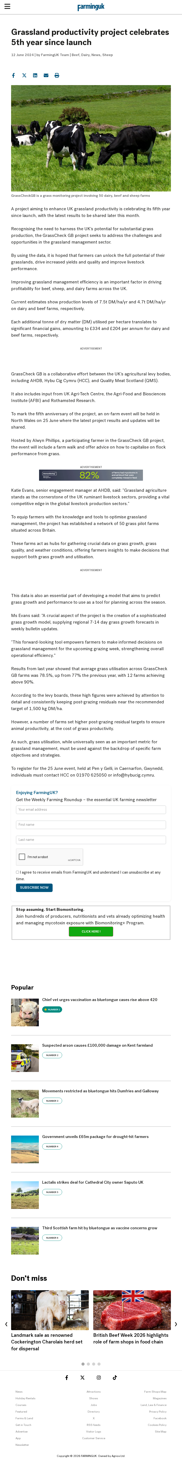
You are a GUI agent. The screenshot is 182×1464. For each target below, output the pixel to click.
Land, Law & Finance (153, 1405)
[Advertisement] (92, 959)
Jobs (94, 1405)
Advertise (22, 1431)
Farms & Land (24, 1418)
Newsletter (22, 1445)
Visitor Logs (93, 1431)
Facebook (160, 1418)
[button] (83, 1364)
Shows (93, 1398)
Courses (21, 1405)
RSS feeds (93, 1425)
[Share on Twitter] (24, 75)
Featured (21, 1411)
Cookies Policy (157, 1425)
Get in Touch (23, 1425)
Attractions (94, 1391)
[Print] (56, 75)
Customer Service (93, 1438)
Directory (94, 1411)
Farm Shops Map (155, 1391)
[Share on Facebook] (13, 75)
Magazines (159, 1398)
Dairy (85, 55)
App (18, 1438)
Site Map (160, 1431)
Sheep (107, 55)
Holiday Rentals (25, 1398)
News (95, 55)
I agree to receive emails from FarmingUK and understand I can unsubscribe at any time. (88, 876)
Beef (75, 55)
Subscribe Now (34, 888)
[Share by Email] (46, 75)
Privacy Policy (157, 1411)
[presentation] (6, 1324)
